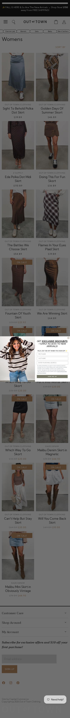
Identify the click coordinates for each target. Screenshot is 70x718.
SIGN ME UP (52, 376)
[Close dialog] (68, 338)
